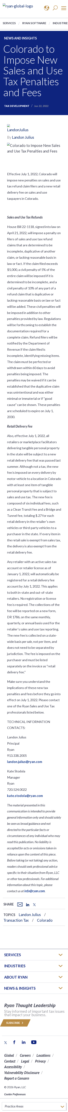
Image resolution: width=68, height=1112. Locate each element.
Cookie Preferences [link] (15, 1094)
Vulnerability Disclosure (21, 1072)
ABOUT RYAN (16, 977)
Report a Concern (16, 1078)
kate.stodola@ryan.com (25, 796)
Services (9, 23)
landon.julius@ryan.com (24, 762)
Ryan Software (34, 23)
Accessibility (13, 1066)
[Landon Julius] (18, 129)
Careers (25, 1055)
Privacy (40, 1061)
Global (9, 1055)
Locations (43, 1055)
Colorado (45, 920)
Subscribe (13, 1022)
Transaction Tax (16, 920)
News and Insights (20, 38)
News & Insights (20, 988)
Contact (9, 1061)
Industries (14, 966)
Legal (25, 1061)
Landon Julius (23, 137)
